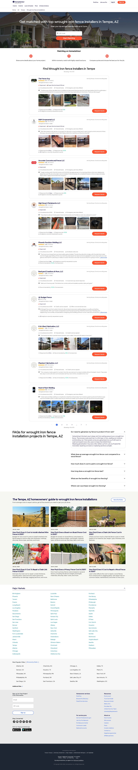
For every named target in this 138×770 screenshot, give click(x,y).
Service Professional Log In (83, 718)
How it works (107, 718)
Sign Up (121, 2)
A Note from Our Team (110, 709)
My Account (107, 696)
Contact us (107, 730)
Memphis (92, 608)
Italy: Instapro (69, 752)
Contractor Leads (81, 725)
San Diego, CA (21, 681)
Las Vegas (54, 622)
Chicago (15, 651)
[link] (69, 80)
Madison (91, 645)
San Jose (15, 622)
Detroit (53, 605)
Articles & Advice (44, 6)
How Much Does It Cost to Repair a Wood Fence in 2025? (107, 570)
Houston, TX (47, 670)
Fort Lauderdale (17, 634)
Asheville (53, 631)
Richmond (92, 637)
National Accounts (81, 728)
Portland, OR (47, 677)
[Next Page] (86, 425)
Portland (91, 593)
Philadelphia (93, 599)
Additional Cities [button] (16, 686)
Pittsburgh (92, 602)
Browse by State (32, 662)
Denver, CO (20, 670)
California (64, 757)
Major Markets (18, 588)
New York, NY (101, 674)
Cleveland (54, 648)
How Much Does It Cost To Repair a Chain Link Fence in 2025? (30, 570)
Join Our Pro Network (82, 720)
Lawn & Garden (29, 6)
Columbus (54, 651)
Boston (53, 602)
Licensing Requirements (110, 711)
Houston (91, 625)
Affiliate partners (109, 735)
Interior (15, 6)
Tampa (14, 645)
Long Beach (16, 605)
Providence (92, 605)
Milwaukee (92, 648)
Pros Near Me (107, 706)
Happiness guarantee (110, 733)
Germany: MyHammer (59, 752)
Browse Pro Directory (82, 698)
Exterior (21, 6)
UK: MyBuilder (90, 752)
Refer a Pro (107, 704)
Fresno (14, 602)
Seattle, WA (74, 681)
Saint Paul (54, 614)
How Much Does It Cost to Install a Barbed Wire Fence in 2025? (30, 533)
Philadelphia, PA (21, 677)
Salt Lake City (93, 631)
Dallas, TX (100, 666)
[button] (44, 100)
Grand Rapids (55, 608)
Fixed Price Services (82, 701)
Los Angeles (16, 608)
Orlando (15, 642)
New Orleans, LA (75, 674)
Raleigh (53, 639)
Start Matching (69, 38)
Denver (14, 625)
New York (54, 628)
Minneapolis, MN (48, 674)
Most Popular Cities (18, 662)
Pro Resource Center (82, 723)
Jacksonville (16, 637)
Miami (14, 639)
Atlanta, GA (20, 666)
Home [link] (14, 10)
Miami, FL (100, 670)
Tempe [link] (23, 10)
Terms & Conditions (78, 760)
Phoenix (15, 596)
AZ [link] (18, 10)
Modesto (15, 611)
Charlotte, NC (47, 666)
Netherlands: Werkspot (79, 752)
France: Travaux (48, 752)
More (36, 6)
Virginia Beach (93, 639)
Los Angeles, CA (75, 670)
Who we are (107, 720)
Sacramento (16, 614)
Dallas (91, 616)
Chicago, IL (73, 666)
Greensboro (54, 637)
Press (105, 725)
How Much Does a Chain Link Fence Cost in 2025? (105, 533)
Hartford (15, 628)
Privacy (59, 757)
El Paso (91, 619)
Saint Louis (54, 619)
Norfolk (91, 634)
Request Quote (99, 111)
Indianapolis (16, 654)
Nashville (91, 611)
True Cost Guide (108, 698)
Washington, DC (102, 681)
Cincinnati (54, 645)
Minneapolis (54, 611)
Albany (53, 625)
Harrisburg (92, 596)
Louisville (53, 593)
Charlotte (54, 634)
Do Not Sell (70, 757)
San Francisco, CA (49, 681)
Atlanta (14, 648)
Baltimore (54, 599)
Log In (113, 2)
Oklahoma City (55, 654)
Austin (91, 614)
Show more (104, 257)
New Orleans (55, 596)
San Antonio (93, 628)
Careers (106, 723)
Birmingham (16, 593)
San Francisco (17, 619)
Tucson (14, 599)
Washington (16, 631)
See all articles (118, 500)
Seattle (91, 642)
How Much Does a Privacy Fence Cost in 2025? (68, 570)
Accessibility (77, 757)
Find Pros (78, 696)
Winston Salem (55, 642)
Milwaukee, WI (21, 674)
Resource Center (109, 701)
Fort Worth (92, 622)
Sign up (23, 713)
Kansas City (54, 616)
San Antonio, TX (102, 677)
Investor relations (109, 728)
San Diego (15, 616)
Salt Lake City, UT (75, 677)
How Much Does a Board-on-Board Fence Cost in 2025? (68, 533)
